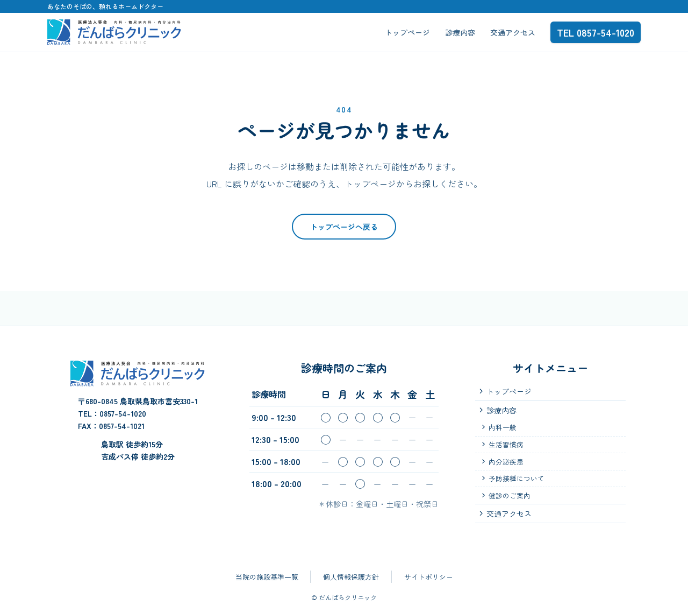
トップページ (407, 32)
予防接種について (516, 478)
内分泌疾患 (506, 461)
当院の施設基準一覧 (266, 577)
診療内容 (460, 32)
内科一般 (503, 427)
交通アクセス (512, 32)
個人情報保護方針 (351, 577)
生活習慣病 (506, 444)
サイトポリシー (428, 577)
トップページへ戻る (344, 226)
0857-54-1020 (122, 413)
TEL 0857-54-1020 (595, 32)
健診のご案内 (510, 495)
